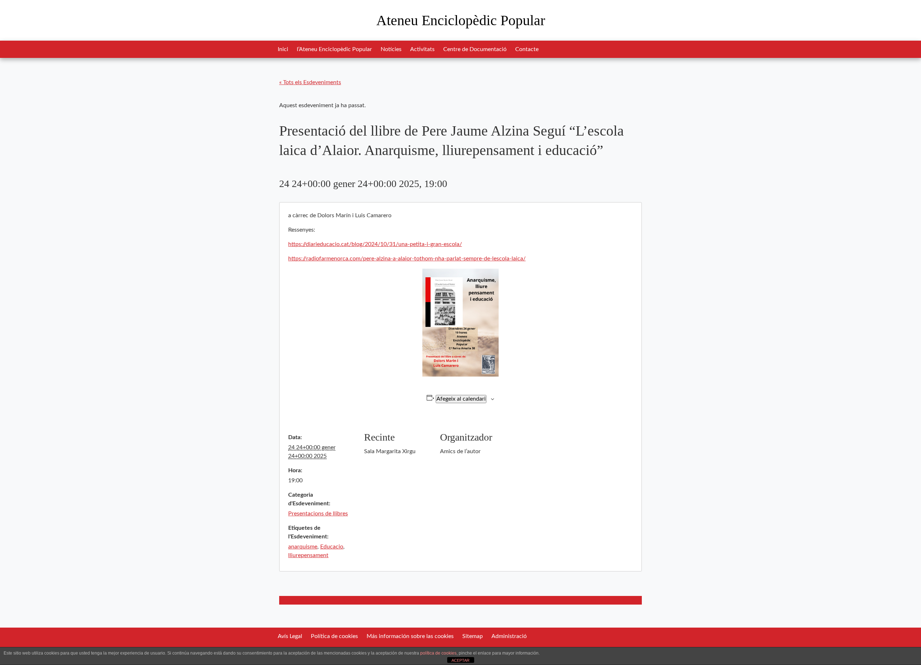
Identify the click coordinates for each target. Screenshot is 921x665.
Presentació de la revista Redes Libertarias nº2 (337, 600)
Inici (283, 49)
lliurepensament (308, 555)
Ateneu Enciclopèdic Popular (460, 20)
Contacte (527, 49)
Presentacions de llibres (318, 513)
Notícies (391, 49)
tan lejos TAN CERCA (615, 600)
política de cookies (438, 653)
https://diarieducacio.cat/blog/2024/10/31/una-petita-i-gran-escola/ (375, 244)
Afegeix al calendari (461, 399)
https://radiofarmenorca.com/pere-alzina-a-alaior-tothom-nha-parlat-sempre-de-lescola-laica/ (407, 258)
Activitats (422, 49)
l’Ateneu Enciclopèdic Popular (334, 49)
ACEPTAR (460, 660)
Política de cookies (334, 636)
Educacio (331, 547)
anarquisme (302, 547)
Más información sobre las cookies (410, 636)
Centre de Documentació (475, 49)
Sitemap (472, 636)
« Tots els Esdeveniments (310, 82)
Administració (509, 636)
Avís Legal (290, 636)
